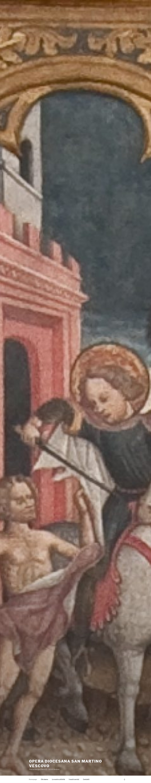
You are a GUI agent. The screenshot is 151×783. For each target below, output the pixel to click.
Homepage (33, 779)
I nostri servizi (74, 779)
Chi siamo (44, 779)
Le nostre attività (58, 779)
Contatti (86, 779)
